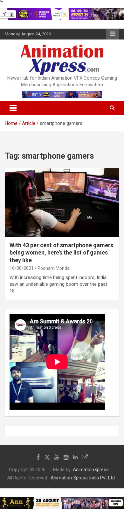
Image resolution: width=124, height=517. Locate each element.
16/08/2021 (22, 268)
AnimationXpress (91, 469)
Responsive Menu (112, 34)
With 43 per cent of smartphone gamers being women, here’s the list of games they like (61, 252)
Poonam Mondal (54, 268)
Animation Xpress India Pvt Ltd (83, 478)
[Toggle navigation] (13, 108)
